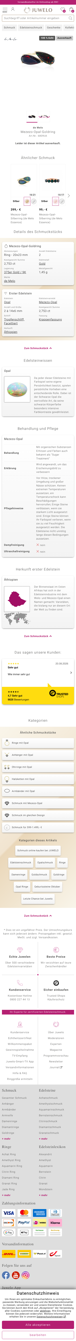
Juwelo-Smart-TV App (20, 1062)
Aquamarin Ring (12, 1166)
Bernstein (45, 1172)
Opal (7, 302)
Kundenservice (20, 1032)
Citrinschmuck (48, 1121)
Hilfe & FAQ (20, 1073)
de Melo (9, 281)
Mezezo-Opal (48, 302)
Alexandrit (45, 1154)
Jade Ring (8, 1189)
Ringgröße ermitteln (20, 1079)
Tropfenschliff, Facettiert (14, 322)
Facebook (6, 1275)
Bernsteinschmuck (51, 1115)
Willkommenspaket (20, 1044)
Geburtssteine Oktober (47, 887)
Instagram (25, 1275)
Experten (56, 1044)
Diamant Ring (10, 1178)
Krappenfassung (50, 320)
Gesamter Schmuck (14, 1098)
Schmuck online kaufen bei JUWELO (37, 850)
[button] (5, 10)
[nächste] (68, 195)
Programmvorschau (55, 1056)
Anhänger (8, 1104)
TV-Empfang (20, 1056)
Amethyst (45, 1160)
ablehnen (45, 1311)
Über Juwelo (56, 1032)
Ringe (62, 862)
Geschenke (53, 28)
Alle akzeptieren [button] (38, 1325)
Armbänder (9, 1110)
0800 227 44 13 (20, 999)
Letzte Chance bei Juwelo (38, 899)
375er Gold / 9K (15, 272)
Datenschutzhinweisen (50, 1317)
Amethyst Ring (11, 1160)
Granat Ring (9, 1184)
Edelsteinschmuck (31, 28)
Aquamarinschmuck (51, 1110)
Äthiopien (10, 332)
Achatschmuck (48, 1098)
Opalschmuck (45, 862)
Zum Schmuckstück (36, 348)
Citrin (42, 1178)
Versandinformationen (20, 1067)
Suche (70, 18)
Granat (43, 1184)
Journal (54, 1067)
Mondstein (45, 1189)
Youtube (16, 1275)
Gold (42, 264)
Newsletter (56, 1062)
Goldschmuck (39, 875)
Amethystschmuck (51, 1104)
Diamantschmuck (50, 1127)
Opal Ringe (22, 887)
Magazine (56, 1050)
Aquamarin (46, 1166)
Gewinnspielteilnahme (20, 1050)
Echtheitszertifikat (20, 1038)
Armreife (7, 1115)
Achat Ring (9, 1154)
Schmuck (9, 28)
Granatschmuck (49, 1133)
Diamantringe (10, 1127)
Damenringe (18, 875)
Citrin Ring (8, 1172)
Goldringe (59, 875)
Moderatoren (56, 1038)
